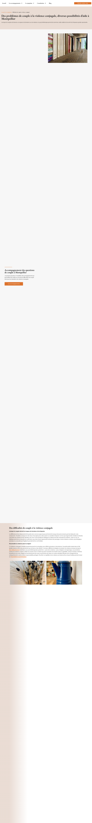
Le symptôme (28, 3)
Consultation (40, 3)
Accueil (4, 3)
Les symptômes (9, 12)
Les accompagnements (14, 3)
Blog (50, 3)
